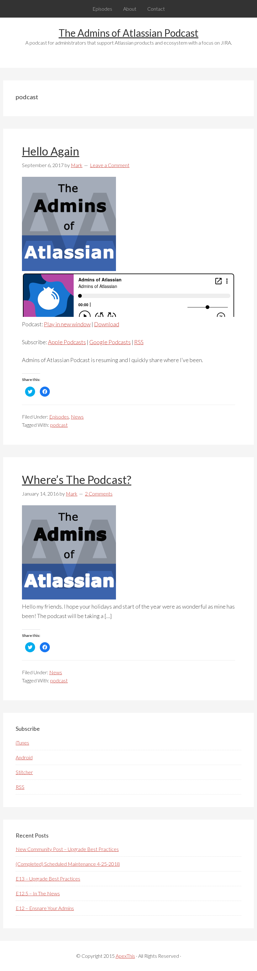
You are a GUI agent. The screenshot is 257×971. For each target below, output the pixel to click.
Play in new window (67, 324)
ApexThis (125, 956)
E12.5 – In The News (38, 893)
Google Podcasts (110, 342)
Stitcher (24, 772)
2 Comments (99, 493)
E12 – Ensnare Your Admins (45, 908)
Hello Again (50, 151)
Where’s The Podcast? (76, 479)
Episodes (59, 417)
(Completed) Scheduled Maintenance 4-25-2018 (68, 864)
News (77, 417)
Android (24, 757)
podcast (59, 425)
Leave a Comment (109, 165)
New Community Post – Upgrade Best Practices (67, 849)
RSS (139, 342)
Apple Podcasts (67, 342)
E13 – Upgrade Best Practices (48, 878)
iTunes (22, 743)
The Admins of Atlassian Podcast (128, 33)
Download (106, 324)
